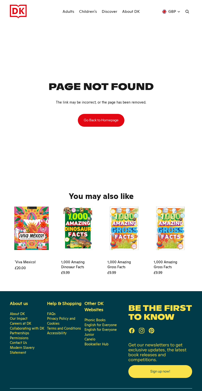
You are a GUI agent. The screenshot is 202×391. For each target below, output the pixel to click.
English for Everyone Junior (100, 332)
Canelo (89, 339)
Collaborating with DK (27, 328)
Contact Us (18, 342)
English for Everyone (100, 325)
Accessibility (57, 333)
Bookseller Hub (96, 344)
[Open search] (187, 11)
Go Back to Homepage (101, 120)
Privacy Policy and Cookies (61, 321)
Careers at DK (20, 323)
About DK (17, 314)
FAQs (51, 314)
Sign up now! (160, 371)
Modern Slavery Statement (22, 350)
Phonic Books (94, 320)
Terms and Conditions (64, 328)
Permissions (19, 338)
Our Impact (18, 318)
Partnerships (19, 333)
